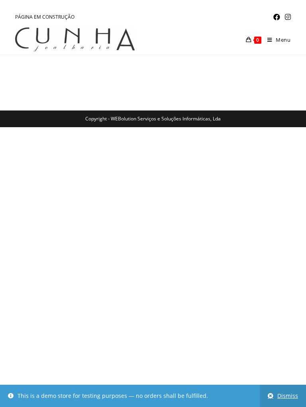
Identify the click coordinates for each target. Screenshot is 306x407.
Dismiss (287, 395)
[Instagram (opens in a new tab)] (286, 17)
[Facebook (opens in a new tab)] (276, 17)
